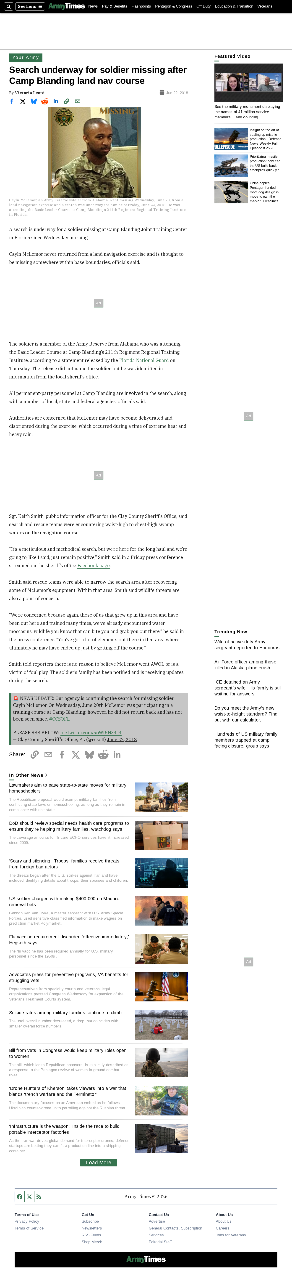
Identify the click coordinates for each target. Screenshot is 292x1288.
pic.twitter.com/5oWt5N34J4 (91, 732)
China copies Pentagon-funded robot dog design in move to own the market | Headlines (264, 192)
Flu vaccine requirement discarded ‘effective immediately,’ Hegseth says (69, 939)
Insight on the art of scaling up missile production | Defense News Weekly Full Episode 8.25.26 (266, 139)
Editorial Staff (160, 1242)
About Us (224, 1221)
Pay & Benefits (114, 6)
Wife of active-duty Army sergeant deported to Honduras (246, 644)
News (93, 6)
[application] (248, 83)
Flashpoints (141, 6)
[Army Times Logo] (66, 6)
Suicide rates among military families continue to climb (65, 1012)
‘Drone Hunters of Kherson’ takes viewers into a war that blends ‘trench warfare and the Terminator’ (67, 1091)
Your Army (25, 57)
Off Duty (203, 6)
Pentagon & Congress (173, 6)
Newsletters (92, 1228)
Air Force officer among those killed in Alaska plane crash (245, 664)
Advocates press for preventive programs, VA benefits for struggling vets (68, 977)
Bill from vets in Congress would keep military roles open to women (68, 1053)
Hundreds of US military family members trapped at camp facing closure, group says (246, 740)
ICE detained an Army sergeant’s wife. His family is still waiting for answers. (248, 687)
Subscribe (90, 1221)
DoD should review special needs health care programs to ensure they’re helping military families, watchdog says (69, 826)
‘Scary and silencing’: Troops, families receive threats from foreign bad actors (64, 863)
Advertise (157, 1221)
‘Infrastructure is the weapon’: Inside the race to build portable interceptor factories (64, 1129)
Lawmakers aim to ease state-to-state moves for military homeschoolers (68, 787)
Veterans (264, 6)
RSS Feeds (91, 1235)
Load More (98, 1163)
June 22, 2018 (122, 739)
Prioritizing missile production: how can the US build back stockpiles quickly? (265, 163)
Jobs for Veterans (231, 1235)
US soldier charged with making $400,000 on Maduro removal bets (64, 901)
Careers (222, 1228)
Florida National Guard (144, 360)
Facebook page (93, 565)
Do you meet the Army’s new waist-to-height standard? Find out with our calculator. (246, 713)
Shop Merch (92, 1242)
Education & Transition (234, 6)
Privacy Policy (27, 1221)
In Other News (26, 775)
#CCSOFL (59, 719)
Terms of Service (29, 1228)
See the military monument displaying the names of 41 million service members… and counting (247, 111)
